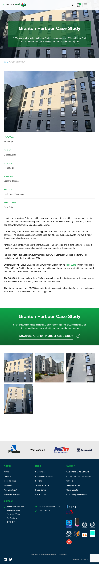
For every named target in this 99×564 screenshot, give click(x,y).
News (6, 472)
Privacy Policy (63, 554)
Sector (8, 190)
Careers (7, 476)
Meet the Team (10, 481)
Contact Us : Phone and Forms (79, 476)
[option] (33, 449)
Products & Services (44, 476)
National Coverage (11, 494)
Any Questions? (10, 490)
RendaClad (70, 265)
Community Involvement (76, 494)
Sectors (38, 481)
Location (9, 137)
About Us (8, 485)
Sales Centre (40, 490)
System (8, 163)
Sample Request (73, 485)
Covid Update (72, 490)
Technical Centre (42, 485)
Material (9, 176)
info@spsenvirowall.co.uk (50, 506)
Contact (8, 501)
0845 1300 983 (45, 510)
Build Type (10, 203)
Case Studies (41, 494)
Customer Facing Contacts (77, 472)
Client (7, 150)
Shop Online (40, 472)
